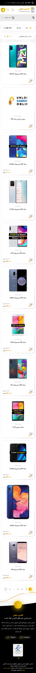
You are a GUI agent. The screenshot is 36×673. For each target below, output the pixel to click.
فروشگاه (18, 28)
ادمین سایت (6, 668)
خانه (27, 28)
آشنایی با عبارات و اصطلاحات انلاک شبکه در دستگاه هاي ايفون (12, 3)
